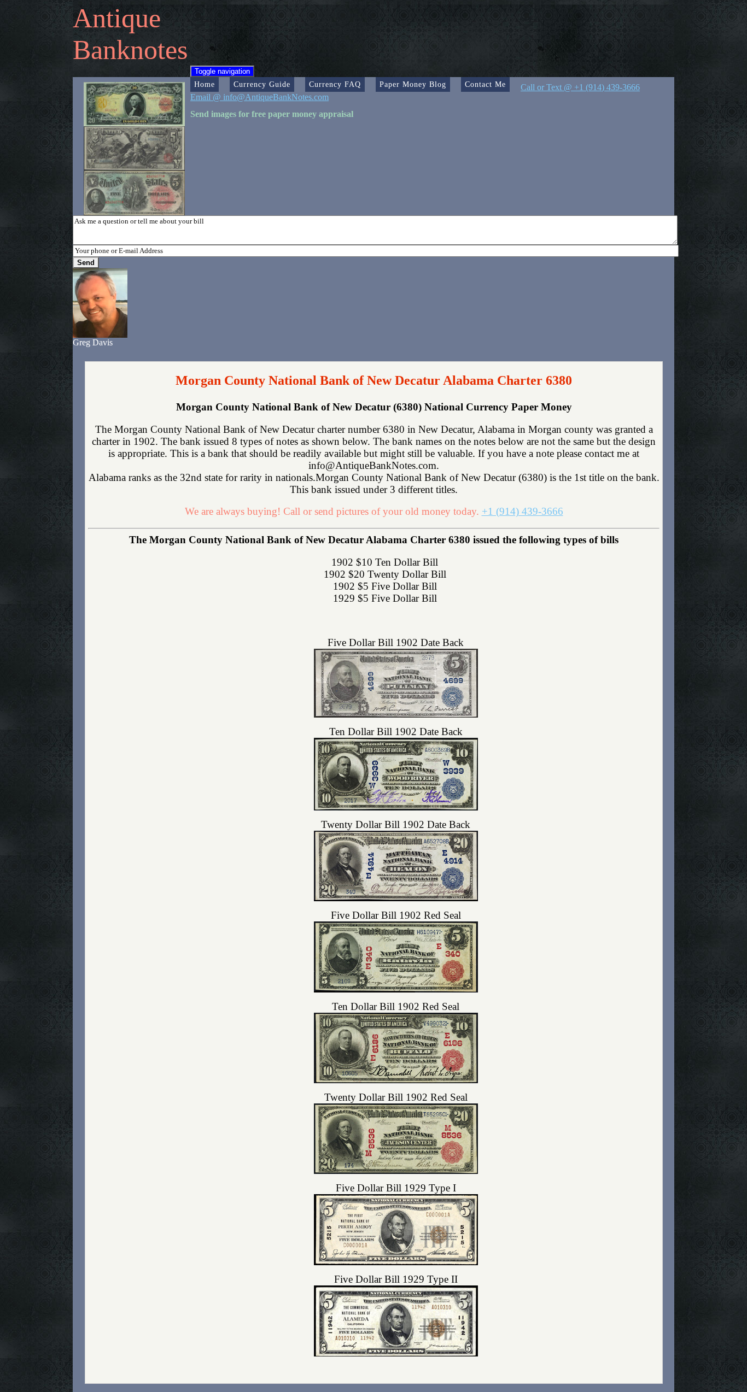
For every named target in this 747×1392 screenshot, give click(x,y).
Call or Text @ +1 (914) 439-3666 (580, 87)
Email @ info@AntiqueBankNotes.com (259, 97)
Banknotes (130, 49)
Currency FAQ (335, 84)
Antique (117, 18)
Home (204, 84)
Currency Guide (262, 84)
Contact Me (485, 84)
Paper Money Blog (413, 84)
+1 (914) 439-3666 (522, 511)
